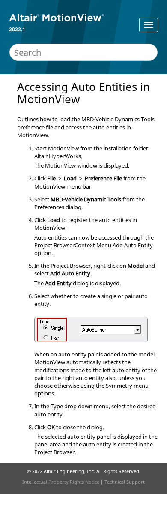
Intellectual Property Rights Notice (60, 482)
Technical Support (124, 482)
